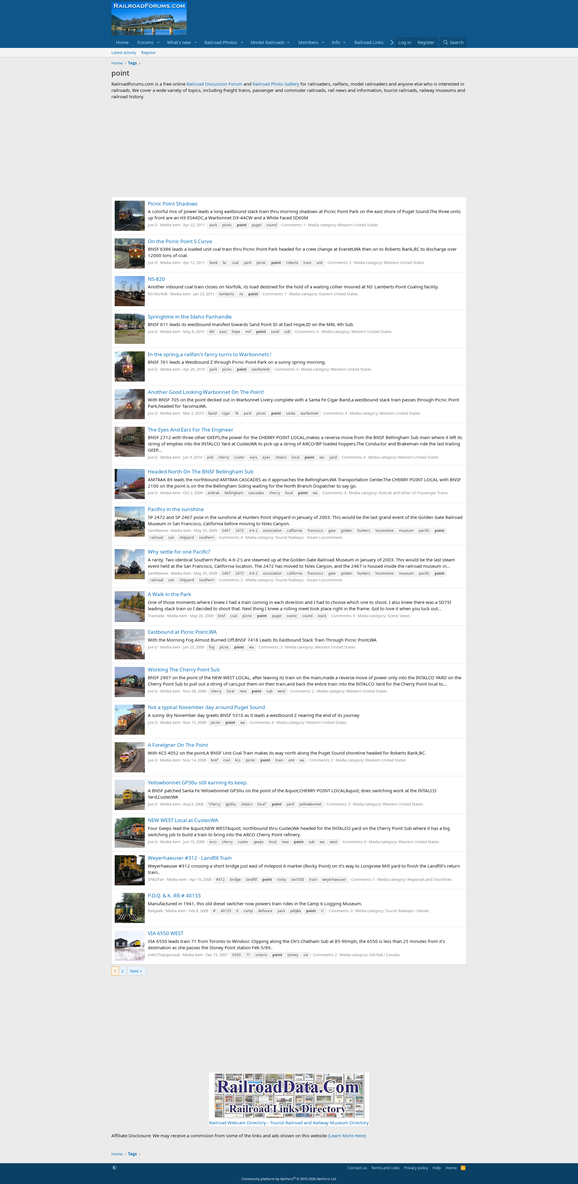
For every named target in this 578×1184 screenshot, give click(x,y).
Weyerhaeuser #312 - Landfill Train (190, 857)
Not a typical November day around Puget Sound (206, 707)
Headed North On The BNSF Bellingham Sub (200, 471)
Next (134, 971)
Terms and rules (385, 1167)
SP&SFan (156, 879)
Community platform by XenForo (289, 1178)
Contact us (357, 1167)
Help (437, 1167)
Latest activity (123, 52)
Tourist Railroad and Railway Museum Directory (319, 1123)
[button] (158, 42)
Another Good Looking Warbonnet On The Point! (206, 391)
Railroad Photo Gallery (276, 84)
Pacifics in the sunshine (176, 509)
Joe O (152, 225)
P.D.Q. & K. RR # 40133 (174, 895)
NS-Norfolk (158, 294)
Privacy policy (416, 1167)
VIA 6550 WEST (165, 933)
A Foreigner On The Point (178, 744)
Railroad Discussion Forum (214, 84)
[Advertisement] (289, 148)
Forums (146, 42)
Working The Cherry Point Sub (184, 669)
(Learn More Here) (347, 1135)
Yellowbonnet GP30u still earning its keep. (198, 782)
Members (308, 42)
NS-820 (156, 278)
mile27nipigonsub (164, 954)
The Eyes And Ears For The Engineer (190, 429)
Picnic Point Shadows (172, 203)
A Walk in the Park (169, 594)
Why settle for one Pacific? (179, 551)
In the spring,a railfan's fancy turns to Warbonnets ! (210, 354)
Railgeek (155, 910)
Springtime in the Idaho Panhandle (190, 316)
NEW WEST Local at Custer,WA (183, 820)
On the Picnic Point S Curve (180, 241)
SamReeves (158, 530)
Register (148, 52)
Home (122, 42)
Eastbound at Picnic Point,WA (182, 631)
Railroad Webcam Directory (237, 1123)
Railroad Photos (220, 42)
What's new (179, 42)
